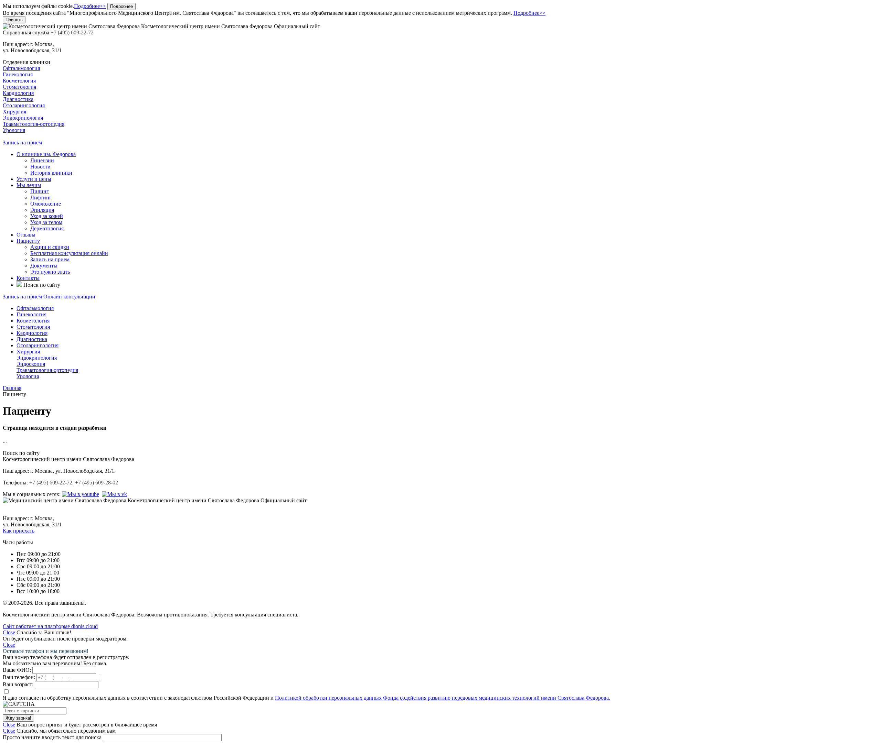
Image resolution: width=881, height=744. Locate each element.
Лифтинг (41, 197)
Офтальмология (21, 68)
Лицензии (42, 160)
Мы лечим (29, 185)
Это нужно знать (50, 272)
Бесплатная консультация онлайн (69, 253)
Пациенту (28, 241)
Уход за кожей (46, 216)
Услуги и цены (34, 179)
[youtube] (80, 494)
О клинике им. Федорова (46, 154)
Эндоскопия (31, 364)
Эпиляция (42, 210)
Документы (43, 266)
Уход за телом (46, 222)
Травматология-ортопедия (33, 124)
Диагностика (18, 99)
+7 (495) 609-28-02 (96, 482)
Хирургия (14, 111)
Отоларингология (24, 105)
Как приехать (18, 531)
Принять (14, 19)
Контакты (28, 278)
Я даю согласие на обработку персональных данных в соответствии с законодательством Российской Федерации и (306, 698)
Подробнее (121, 6)
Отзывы (26, 235)
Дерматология (47, 228)
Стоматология (19, 87)
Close (9, 632)
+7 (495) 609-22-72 (50, 482)
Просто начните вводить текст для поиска (52, 737)
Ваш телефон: (19, 677)
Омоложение (45, 204)
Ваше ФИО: (17, 670)
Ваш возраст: (18, 684)
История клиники (51, 173)
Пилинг (39, 191)
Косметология (19, 81)
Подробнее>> (90, 6)
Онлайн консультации (69, 296)
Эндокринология (23, 118)
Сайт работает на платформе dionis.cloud (50, 626)
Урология (14, 130)
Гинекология (18, 74)
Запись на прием (22, 142)
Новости (40, 166)
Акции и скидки (49, 247)
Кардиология (18, 93)
